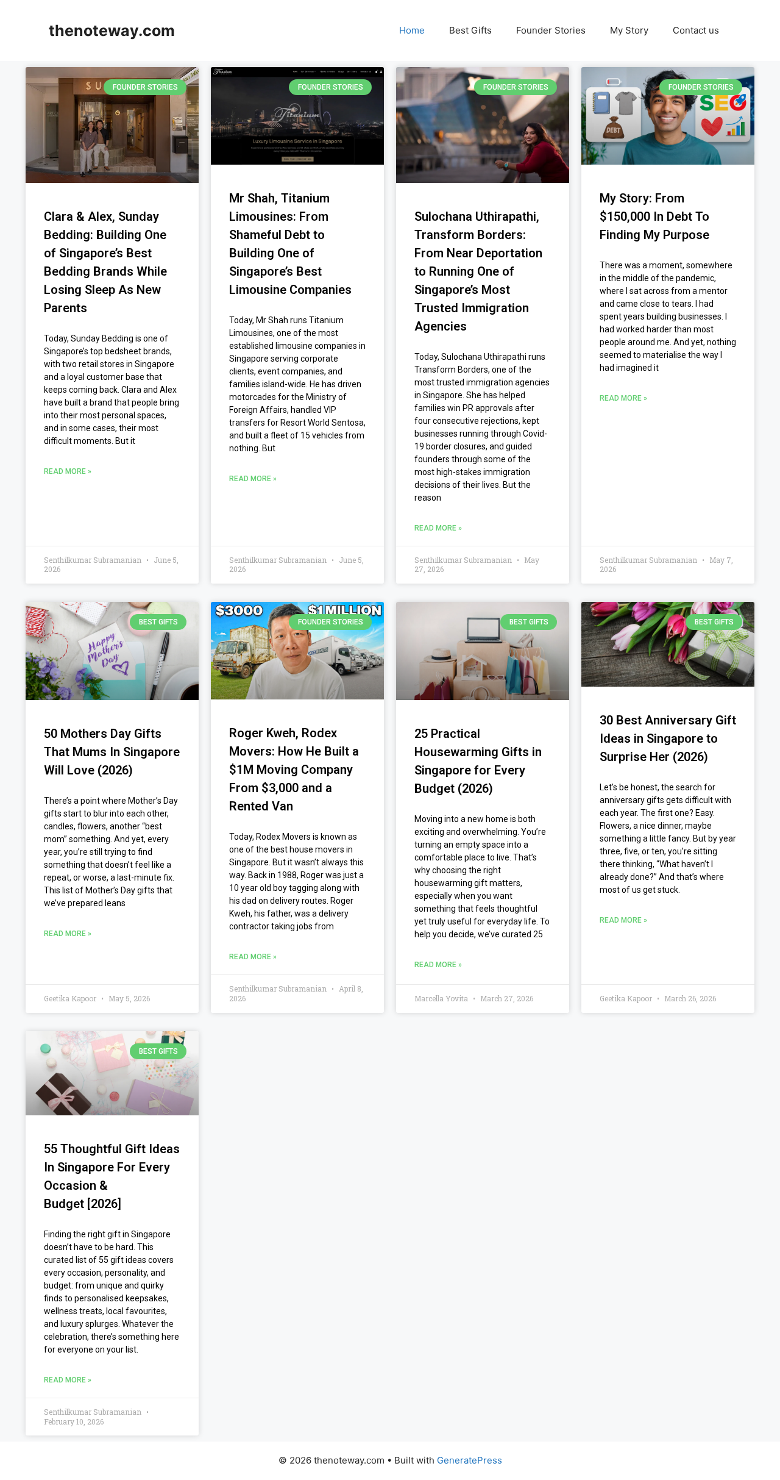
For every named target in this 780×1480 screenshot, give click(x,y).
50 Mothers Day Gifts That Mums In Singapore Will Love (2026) (112, 752)
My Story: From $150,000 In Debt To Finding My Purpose (654, 216)
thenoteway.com (112, 30)
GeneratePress (469, 1460)
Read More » (67, 471)
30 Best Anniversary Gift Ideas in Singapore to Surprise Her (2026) (668, 738)
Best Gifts (470, 30)
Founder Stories (551, 30)
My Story (629, 30)
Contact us (696, 30)
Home (412, 30)
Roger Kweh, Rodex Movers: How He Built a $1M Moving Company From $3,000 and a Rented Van (294, 769)
